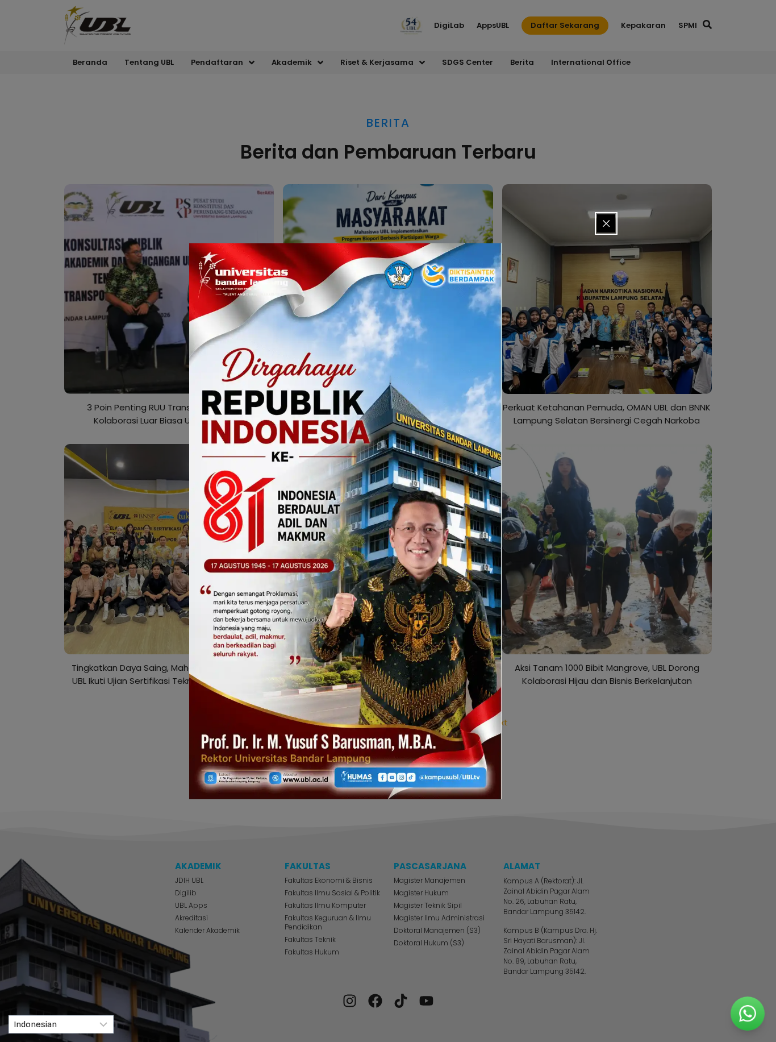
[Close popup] (606, 223)
